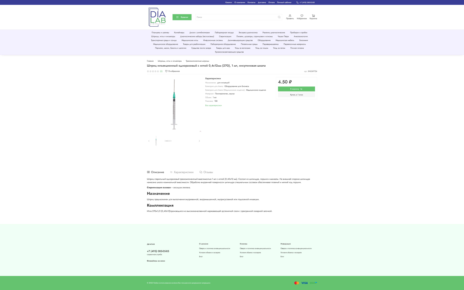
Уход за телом (279, 48)
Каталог (228, 2)
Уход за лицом (261, 48)
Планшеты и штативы (160, 32)
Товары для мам (223, 48)
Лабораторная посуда (224, 32)
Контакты (251, 2)
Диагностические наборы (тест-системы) (197, 36)
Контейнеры (179, 32)
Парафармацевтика (271, 44)
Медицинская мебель (285, 40)
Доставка (262, 2)
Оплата (271, 2)
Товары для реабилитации (194, 44)
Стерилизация (225, 36)
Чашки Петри (283, 36)
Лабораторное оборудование (223, 44)
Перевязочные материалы (295, 44)
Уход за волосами (242, 48)
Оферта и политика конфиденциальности (214, 248)
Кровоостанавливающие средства (229, 51)
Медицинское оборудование (165, 44)
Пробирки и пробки (298, 32)
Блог (201, 256)
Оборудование (264, 40)
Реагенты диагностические (274, 32)
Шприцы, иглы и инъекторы (163, 36)
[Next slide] (197, 104)
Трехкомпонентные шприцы (197, 61)
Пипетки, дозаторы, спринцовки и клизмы (254, 36)
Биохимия (303, 40)
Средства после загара (201, 48)
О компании (239, 2)
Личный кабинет (284, 2)
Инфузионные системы (213, 40)
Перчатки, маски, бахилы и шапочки (170, 48)
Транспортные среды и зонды (164, 40)
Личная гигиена (297, 48)
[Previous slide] (151, 104)
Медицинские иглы (190, 40)
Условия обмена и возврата (209, 252)
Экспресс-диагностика (248, 32)
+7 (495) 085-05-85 (307, 2)
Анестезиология (301, 36)
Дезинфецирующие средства (240, 40)
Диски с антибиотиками (199, 32)
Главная (150, 61)
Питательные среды (249, 44)
